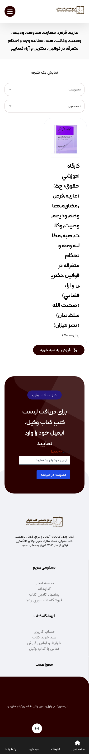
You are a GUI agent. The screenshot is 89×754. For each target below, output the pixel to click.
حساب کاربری (44, 632)
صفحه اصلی (44, 583)
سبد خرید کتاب (44, 637)
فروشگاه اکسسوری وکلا (44, 600)
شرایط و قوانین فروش (44, 643)
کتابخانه (44, 589)
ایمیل (60, 451)
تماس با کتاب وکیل (44, 649)
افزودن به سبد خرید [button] (55, 350)
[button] (37, 728)
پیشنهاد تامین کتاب (44, 594)
